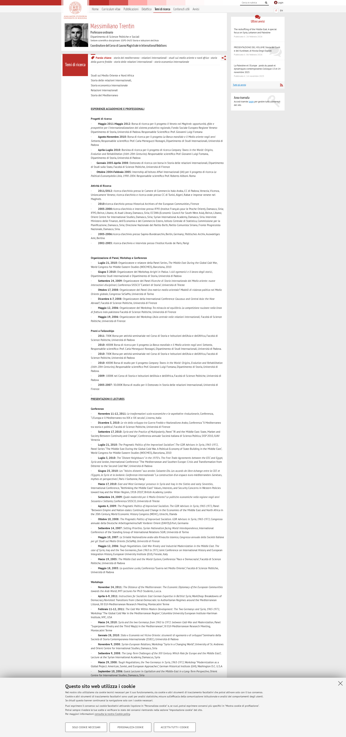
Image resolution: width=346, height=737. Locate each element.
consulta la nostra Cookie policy (112, 714)
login (251, 101)
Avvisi (196, 9)
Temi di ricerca (162, 9)
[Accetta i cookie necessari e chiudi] (340, 683)
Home (95, 9)
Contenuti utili (181, 9)
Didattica (146, 9)
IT (276, 10)
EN (281, 10)
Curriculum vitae (111, 9)
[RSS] (281, 85)
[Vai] (266, 2)
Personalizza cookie (130, 727)
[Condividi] (224, 58)
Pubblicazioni (131, 9)
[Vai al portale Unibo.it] (75, 10)
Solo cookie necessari (86, 727)
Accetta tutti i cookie (175, 727)
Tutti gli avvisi (239, 84)
